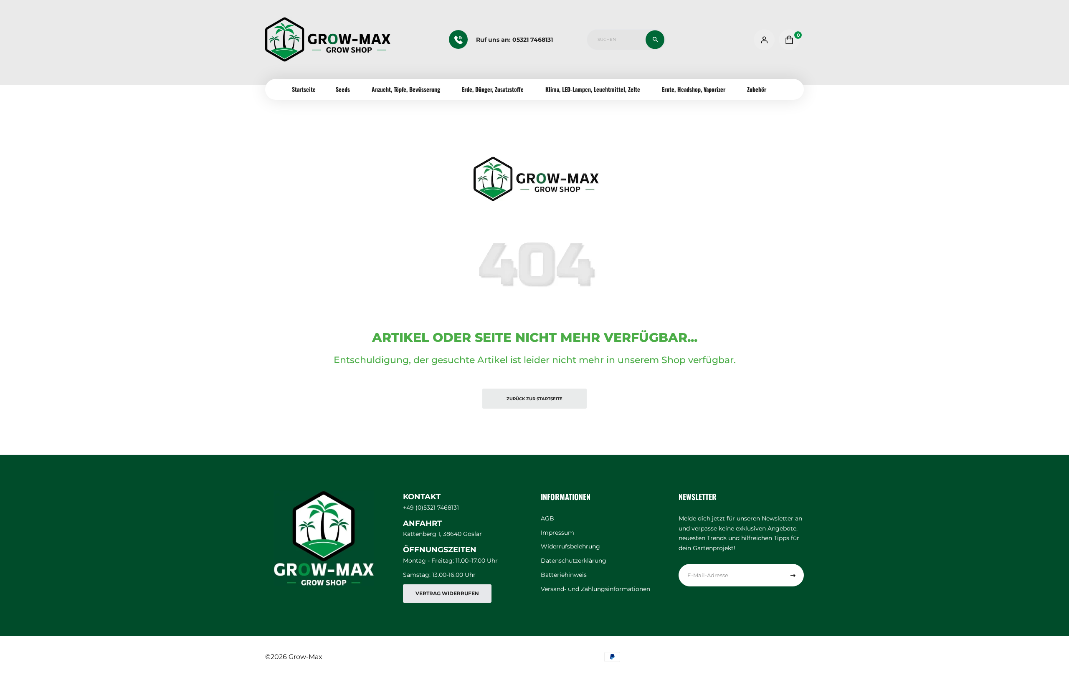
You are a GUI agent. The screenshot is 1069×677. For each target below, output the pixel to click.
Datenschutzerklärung (573, 560)
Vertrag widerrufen (447, 593)
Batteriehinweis (564, 574)
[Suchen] (655, 39)
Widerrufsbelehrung (570, 546)
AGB (547, 518)
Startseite (304, 89)
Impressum (557, 532)
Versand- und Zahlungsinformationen (595, 589)
